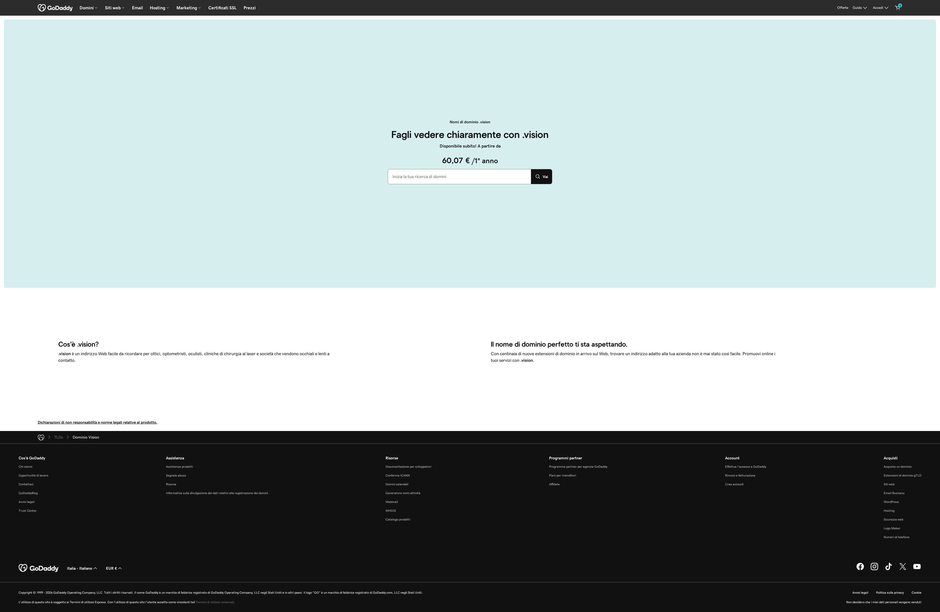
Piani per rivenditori (562, 475)
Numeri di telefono (896, 537)
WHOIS (391, 510)
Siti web (889, 484)
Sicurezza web (893, 519)
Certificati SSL (222, 8)
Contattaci (26, 484)
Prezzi (250, 8)
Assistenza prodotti (179, 466)
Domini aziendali (397, 484)
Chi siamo (25, 466)
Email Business (894, 493)
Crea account (734, 484)
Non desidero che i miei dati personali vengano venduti (883, 602)
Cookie (916, 592)
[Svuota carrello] (897, 7)
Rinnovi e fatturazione (740, 475)
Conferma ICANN (398, 475)
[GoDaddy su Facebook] (860, 569)
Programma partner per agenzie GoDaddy (578, 466)
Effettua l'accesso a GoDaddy (745, 466)
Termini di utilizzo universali (215, 602)
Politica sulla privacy (890, 592)
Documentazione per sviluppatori (408, 466)
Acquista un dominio (898, 466)
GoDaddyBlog (28, 493)
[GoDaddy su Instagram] (874, 569)
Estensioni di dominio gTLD (902, 475)
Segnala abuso (176, 475)
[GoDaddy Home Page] (39, 568)
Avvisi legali (27, 501)
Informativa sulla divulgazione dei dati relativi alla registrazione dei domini (217, 493)
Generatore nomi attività (403, 493)
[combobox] (459, 176)
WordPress (891, 501)
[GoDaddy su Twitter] (902, 569)
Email (137, 8)
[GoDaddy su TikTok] (888, 569)
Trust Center (28, 510)
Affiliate (554, 484)
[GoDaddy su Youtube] (917, 569)
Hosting (889, 510)
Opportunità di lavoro (33, 475)
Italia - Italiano (79, 568)
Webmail (392, 501)
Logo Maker (892, 528)
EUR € (111, 568)
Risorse (171, 484)
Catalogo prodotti (398, 519)
